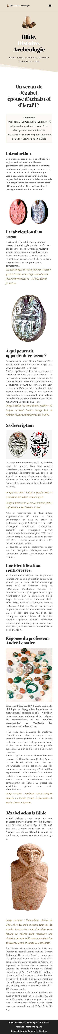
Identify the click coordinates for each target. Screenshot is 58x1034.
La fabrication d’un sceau (34, 121)
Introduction (13, 121)
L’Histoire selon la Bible (34, 138)
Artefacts (20, 57)
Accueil (12, 57)
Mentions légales (34, 1026)
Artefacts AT (31, 57)
